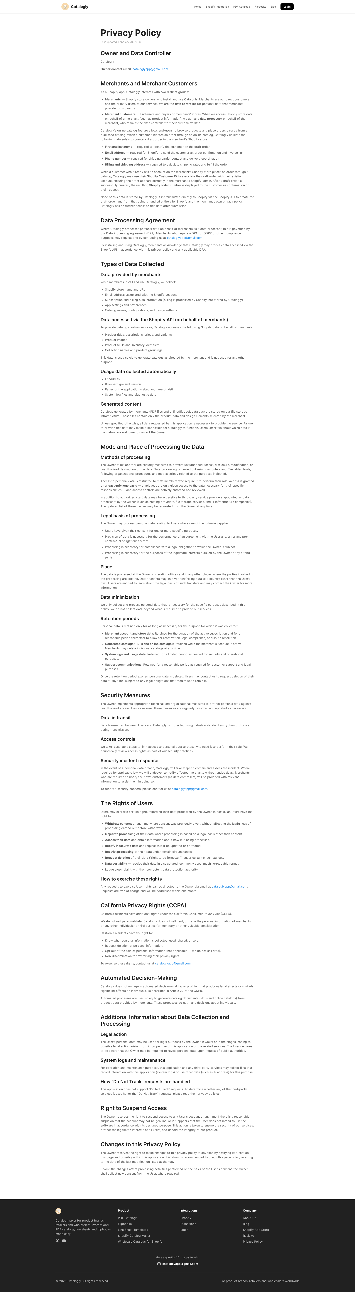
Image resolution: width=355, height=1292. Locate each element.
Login (287, 6)
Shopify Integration (217, 6)
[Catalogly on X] (57, 1241)
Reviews (248, 1235)
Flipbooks (260, 6)
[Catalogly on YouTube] (64, 1241)
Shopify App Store (256, 1230)
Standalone (188, 1224)
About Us (249, 1218)
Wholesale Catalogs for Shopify (140, 1241)
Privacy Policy (253, 1241)
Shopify (185, 1218)
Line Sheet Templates (133, 1230)
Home (197, 6)
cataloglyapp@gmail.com (150, 69)
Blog (273, 6)
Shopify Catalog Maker (134, 1235)
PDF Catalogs (241, 6)
